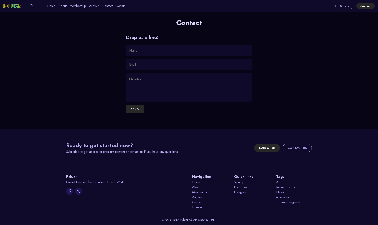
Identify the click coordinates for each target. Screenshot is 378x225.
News (280, 192)
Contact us (297, 148)
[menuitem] (51, 5)
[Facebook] (69, 191)
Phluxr (175, 220)
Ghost (201, 220)
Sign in (344, 6)
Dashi (212, 220)
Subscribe (267, 148)
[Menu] (37, 6)
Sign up (365, 6)
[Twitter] (78, 191)
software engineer (288, 202)
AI (277, 182)
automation (283, 197)
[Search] (31, 6)
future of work (285, 187)
